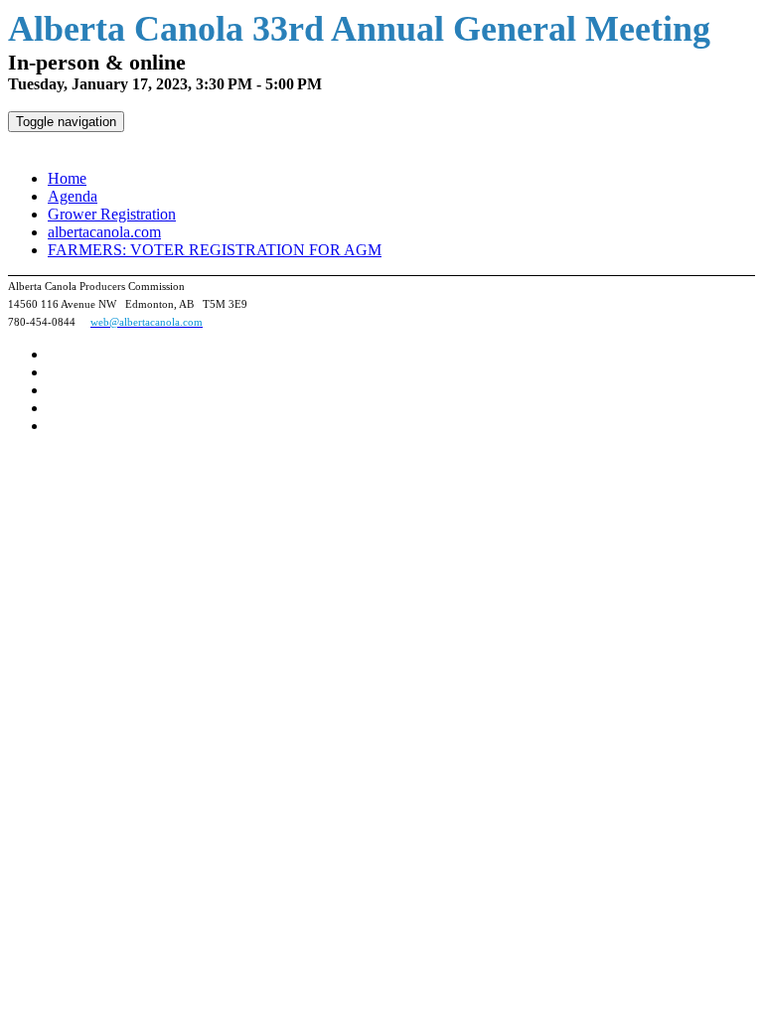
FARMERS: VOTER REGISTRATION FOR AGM (215, 249)
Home (67, 178)
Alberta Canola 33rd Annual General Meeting (175, 143)
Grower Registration (112, 214)
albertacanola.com (104, 231)
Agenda (72, 196)
